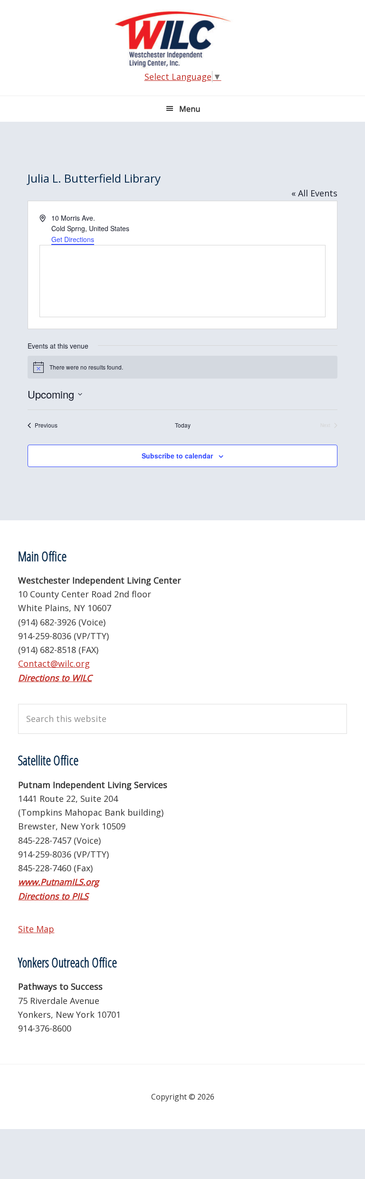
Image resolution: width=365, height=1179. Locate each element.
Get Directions (72, 239)
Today (183, 425)
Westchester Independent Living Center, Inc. (182, 39)
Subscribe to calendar (177, 455)
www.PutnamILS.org (58, 881)
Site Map (36, 929)
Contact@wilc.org (54, 663)
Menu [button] (189, 109)
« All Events (314, 193)
